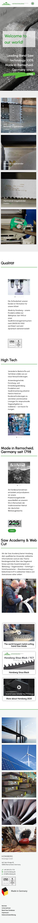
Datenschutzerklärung (9, 915)
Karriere (4, 906)
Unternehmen (6, 908)
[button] (32, 3)
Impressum (5, 912)
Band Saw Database (8, 910)
